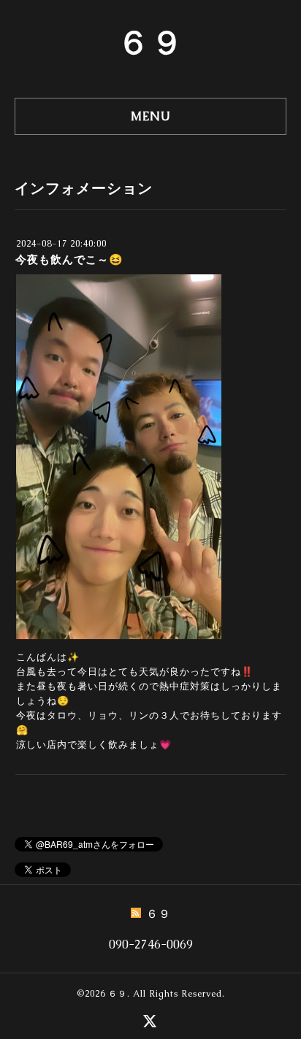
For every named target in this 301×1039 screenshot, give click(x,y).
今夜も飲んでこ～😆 (69, 259)
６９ (150, 42)
